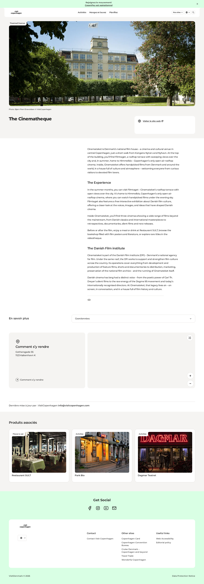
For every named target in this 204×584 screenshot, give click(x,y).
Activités (82, 12)
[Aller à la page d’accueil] (16, 12)
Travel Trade (128, 556)
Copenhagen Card (131, 538)
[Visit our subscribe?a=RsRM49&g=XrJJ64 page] (114, 508)
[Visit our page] (97, 508)
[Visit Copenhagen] (25, 526)
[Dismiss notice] (197, 4)
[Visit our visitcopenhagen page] (89, 508)
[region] (141, 360)
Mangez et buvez (97, 12)
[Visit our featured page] (106, 508)
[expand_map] (190, 338)
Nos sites (177, 12)
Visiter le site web (152, 121)
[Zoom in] (190, 375)
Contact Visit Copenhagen (100, 538)
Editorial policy (163, 542)
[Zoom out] (190, 383)
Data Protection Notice (183, 576)
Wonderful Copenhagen (134, 560)
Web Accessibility (165, 538)
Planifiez (113, 12)
